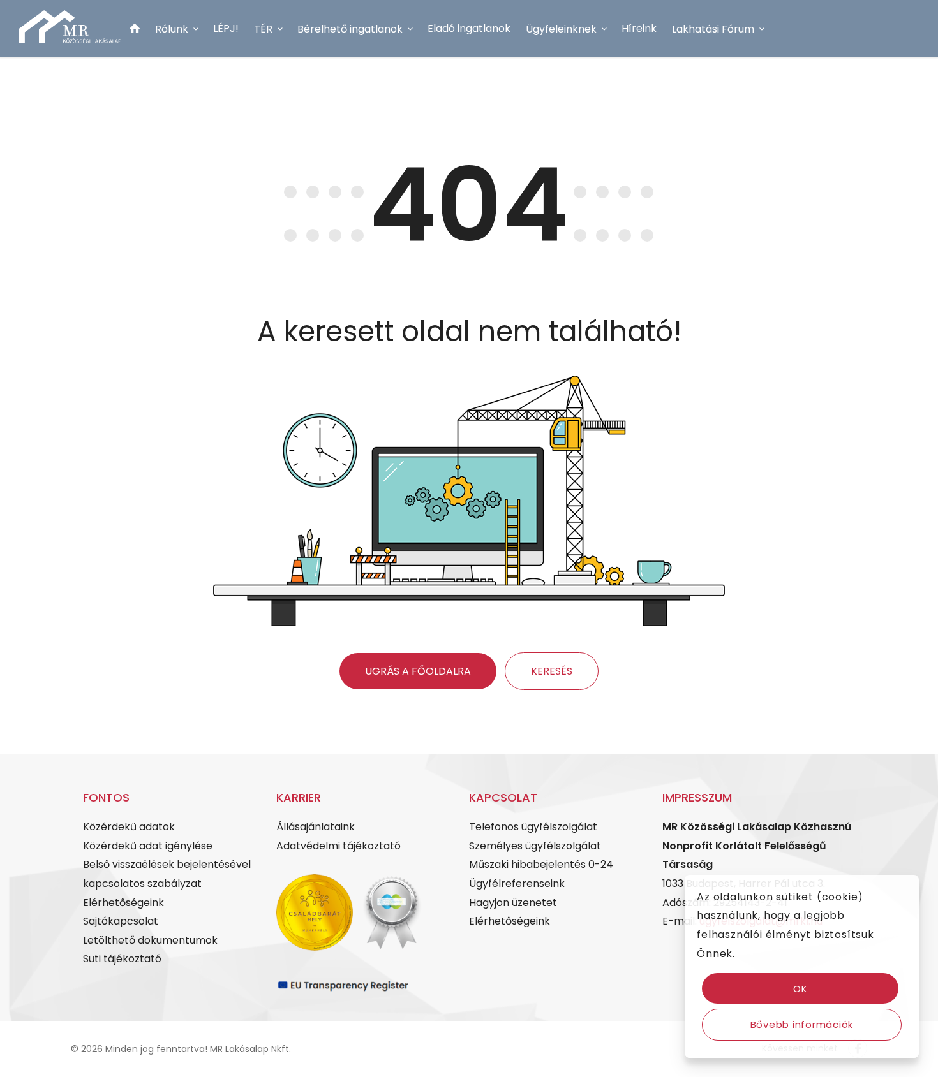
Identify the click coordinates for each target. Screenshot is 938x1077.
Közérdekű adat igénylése (147, 846)
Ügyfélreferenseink (517, 883)
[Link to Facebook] (125, 105)
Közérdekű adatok (129, 826)
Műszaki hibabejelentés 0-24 (541, 864)
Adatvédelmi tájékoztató (338, 846)
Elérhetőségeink (123, 902)
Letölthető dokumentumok (150, 940)
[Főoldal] (134, 31)
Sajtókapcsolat (120, 921)
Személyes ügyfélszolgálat (535, 846)
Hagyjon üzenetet (513, 902)
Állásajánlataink (315, 826)
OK (800, 988)
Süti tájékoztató (122, 958)
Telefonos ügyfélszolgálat (533, 826)
